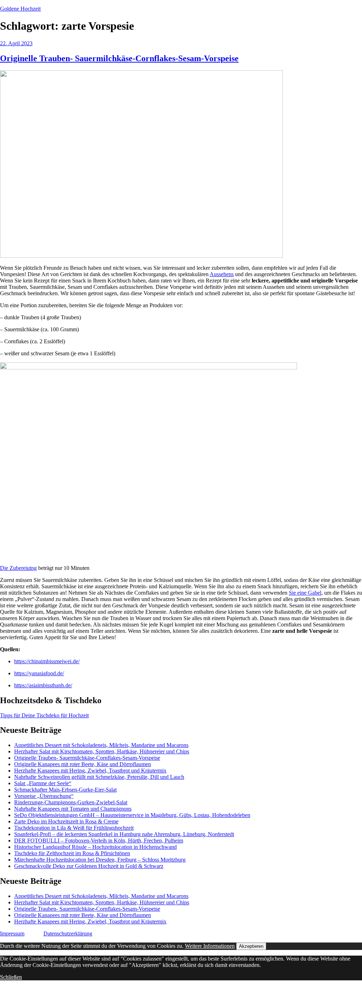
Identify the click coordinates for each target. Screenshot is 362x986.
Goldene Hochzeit (20, 9)
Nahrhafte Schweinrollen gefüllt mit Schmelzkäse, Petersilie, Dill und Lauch (99, 777)
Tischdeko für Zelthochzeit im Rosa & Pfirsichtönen (72, 853)
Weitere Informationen (210, 946)
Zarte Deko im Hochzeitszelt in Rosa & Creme (66, 821)
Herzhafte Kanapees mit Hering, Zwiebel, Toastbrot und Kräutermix (90, 771)
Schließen (11, 977)
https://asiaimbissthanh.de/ (43, 685)
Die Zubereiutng (18, 568)
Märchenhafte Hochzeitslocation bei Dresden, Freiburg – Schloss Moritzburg (100, 860)
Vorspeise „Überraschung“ (44, 796)
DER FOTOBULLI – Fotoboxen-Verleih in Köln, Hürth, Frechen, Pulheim (98, 841)
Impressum (12, 933)
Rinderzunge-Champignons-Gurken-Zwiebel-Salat (70, 802)
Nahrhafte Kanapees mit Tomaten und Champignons (73, 809)
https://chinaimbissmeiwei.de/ (47, 661)
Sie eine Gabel (305, 593)
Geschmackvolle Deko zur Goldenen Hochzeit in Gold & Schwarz (88, 866)
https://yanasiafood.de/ (39, 673)
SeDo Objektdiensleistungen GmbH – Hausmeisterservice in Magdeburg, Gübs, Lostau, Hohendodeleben (132, 815)
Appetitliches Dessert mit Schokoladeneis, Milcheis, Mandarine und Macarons (101, 745)
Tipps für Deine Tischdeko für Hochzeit (44, 715)
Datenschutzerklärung (67, 933)
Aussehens (222, 274)
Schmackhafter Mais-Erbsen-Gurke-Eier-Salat (65, 790)
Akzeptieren (251, 946)
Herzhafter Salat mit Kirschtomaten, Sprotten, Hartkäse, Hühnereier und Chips (101, 751)
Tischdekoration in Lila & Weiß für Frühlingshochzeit (74, 828)
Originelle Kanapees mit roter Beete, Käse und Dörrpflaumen (82, 764)
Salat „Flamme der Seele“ (42, 783)
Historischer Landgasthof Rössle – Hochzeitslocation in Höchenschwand (95, 847)
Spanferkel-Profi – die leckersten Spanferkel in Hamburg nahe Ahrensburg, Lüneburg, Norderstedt (124, 834)
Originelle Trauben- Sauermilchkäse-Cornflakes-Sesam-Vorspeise (119, 58)
